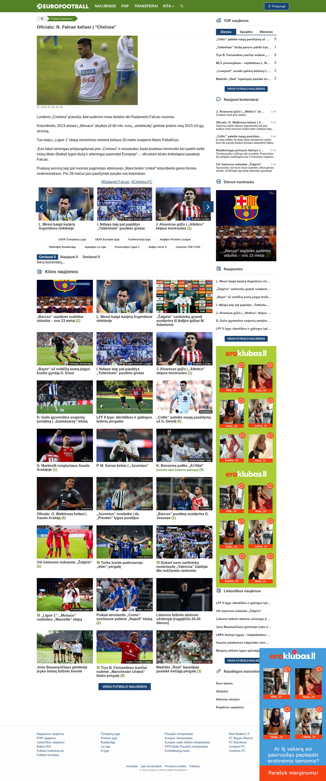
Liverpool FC (237, 746)
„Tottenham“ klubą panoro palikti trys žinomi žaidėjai (253, 47)
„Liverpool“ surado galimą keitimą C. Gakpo (246, 71)
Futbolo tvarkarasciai (50, 750)
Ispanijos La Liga (95, 247)
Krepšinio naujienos (230, 707)
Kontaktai (132, 766)
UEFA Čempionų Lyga (72, 239)
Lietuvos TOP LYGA (188, 247)
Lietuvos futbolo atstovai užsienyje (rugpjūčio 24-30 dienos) (257, 619)
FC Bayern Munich (241, 738)
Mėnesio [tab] (266, 32)
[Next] (208, 206)
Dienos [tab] (226, 32)
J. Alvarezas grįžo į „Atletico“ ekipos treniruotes (249, 111)
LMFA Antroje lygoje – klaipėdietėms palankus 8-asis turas (256, 635)
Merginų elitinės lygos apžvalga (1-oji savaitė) (247, 650)
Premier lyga (109, 738)
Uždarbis (222, 691)
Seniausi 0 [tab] (91, 257)
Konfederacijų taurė (177, 750)
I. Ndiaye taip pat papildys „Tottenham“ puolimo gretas (254, 305)
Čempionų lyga (110, 734)
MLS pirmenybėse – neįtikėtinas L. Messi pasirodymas (253, 63)
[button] (168, 6)
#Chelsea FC (141, 182)
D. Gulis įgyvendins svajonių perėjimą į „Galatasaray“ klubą (257, 320)
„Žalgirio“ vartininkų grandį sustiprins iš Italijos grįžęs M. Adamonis (263, 289)
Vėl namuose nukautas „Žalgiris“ (239, 164)
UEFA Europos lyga (107, 239)
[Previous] (41, 206)
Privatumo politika (175, 766)
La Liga (105, 746)
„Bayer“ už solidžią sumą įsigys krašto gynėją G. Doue (254, 297)
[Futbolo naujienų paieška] (181, 6)
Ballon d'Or (44, 746)
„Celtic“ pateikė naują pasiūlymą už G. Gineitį (247, 39)
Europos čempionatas (179, 738)
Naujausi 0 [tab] (69, 257)
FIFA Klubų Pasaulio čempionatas (186, 746)
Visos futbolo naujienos (124, 686)
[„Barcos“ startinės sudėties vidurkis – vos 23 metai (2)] (246, 225)
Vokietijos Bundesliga (62, 247)
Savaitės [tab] (246, 32)
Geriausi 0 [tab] (47, 257)
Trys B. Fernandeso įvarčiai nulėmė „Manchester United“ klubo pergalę (265, 55)
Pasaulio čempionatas (179, 734)
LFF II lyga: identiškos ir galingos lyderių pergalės (250, 328)
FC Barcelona (237, 742)
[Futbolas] (41, 18)
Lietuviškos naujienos (51, 742)
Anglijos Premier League (175, 239)
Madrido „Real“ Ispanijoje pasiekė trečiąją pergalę (250, 79)
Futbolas (194, 766)
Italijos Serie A (158, 247)
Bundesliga (108, 742)
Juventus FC (237, 750)
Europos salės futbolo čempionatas (187, 742)
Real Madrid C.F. (239, 734)
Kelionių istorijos (228, 699)
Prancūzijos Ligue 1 (127, 247)
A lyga (105, 750)
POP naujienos (46, 738)
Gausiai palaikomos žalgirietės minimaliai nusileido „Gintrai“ (258, 642)
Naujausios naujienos (50, 734)
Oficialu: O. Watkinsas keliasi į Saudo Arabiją (247, 122)
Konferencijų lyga (139, 239)
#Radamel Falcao (115, 182)
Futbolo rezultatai (48, 755)
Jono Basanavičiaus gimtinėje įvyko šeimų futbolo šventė (255, 627)
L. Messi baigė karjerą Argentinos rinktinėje (246, 281)
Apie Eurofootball (151, 766)
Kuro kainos (224, 683)
